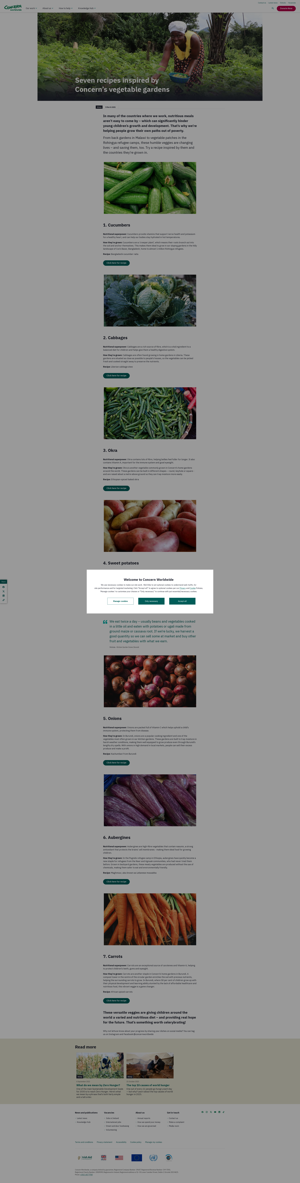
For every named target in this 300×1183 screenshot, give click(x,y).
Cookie (193, 588)
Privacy (183, 588)
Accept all (182, 601)
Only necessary (151, 601)
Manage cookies (120, 601)
